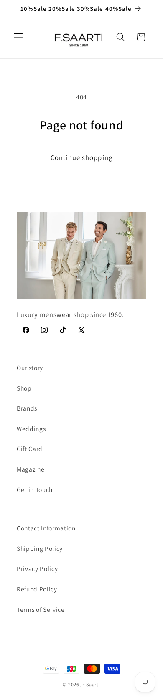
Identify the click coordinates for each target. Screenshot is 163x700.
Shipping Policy (40, 548)
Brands (27, 408)
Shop (24, 388)
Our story (30, 367)
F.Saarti (91, 684)
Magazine (30, 469)
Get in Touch (35, 489)
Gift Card (30, 448)
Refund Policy (37, 589)
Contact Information (46, 528)
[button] (18, 37)
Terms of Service (41, 609)
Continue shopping (81, 157)
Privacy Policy (37, 568)
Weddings (31, 428)
